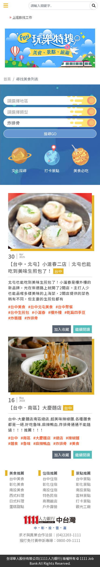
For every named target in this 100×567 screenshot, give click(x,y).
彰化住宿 (50, 484)
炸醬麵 (16, 318)
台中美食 (17, 306)
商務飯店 (50, 501)
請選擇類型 (17, 112)
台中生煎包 (19, 312)
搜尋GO (50, 133)
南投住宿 (50, 490)
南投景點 (83, 490)
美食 (75, 443)
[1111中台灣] (50, 521)
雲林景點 (83, 495)
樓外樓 (56, 312)
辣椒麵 (73, 438)
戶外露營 (50, 506)
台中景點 (83, 478)
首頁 (7, 79)
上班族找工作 (22, 17)
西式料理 (16, 495)
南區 (26, 438)
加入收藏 (61, 329)
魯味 (26, 443)
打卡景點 (83, 501)
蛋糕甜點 (16, 506)
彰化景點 (83, 484)
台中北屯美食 (41, 306)
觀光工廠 (83, 506)
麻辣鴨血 (43, 443)
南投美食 (16, 490)
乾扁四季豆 (76, 312)
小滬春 (39, 312)
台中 (14, 438)
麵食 (14, 443)
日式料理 (16, 501)
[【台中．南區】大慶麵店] (50, 364)
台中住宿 (50, 478)
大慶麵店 (43, 438)
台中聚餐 (65, 306)
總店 (59, 438)
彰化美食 (16, 484)
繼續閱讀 (82, 329)
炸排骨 (32, 318)
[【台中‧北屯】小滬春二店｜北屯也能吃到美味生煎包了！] (50, 220)
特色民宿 (50, 495)
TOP (91, 535)
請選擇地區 (17, 101)
